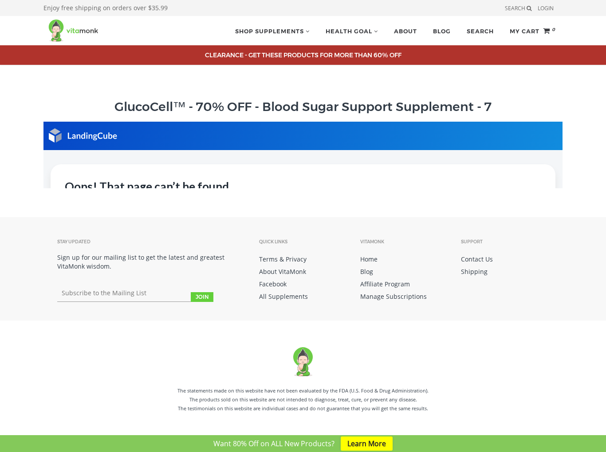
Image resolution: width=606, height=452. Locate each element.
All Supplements (283, 296)
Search (480, 31)
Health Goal (350, 31)
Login (546, 8)
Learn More (366, 443)
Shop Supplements (270, 31)
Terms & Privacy (283, 259)
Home (369, 259)
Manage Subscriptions (393, 296)
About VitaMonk (282, 271)
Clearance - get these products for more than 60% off (303, 55)
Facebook (273, 284)
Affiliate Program (385, 284)
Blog (442, 31)
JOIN (202, 296)
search (516, 8)
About (405, 31)
